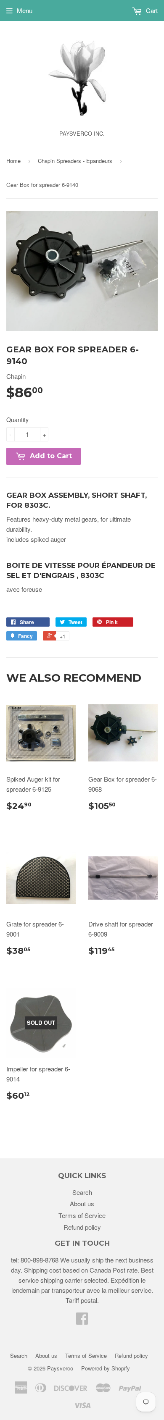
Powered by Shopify (105, 1368)
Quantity (17, 419)
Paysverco (60, 1368)
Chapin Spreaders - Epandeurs (75, 161)
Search (82, 1192)
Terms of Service (82, 1215)
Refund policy (82, 1227)
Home (13, 161)
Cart (151, 10)
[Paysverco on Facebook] (82, 1320)
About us (82, 1203)
